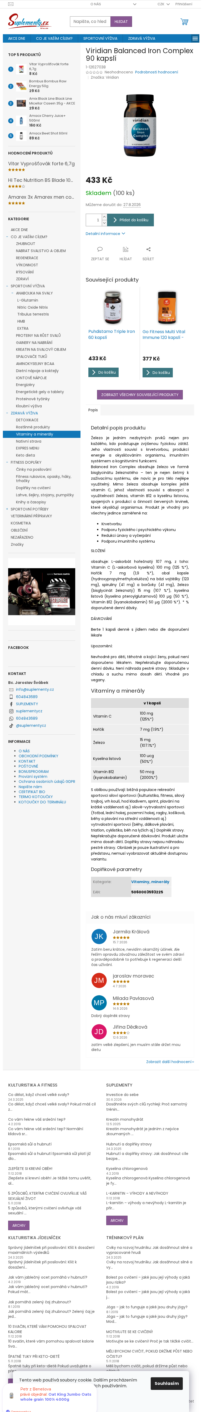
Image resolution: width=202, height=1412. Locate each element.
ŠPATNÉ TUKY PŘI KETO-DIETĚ (34, 1356)
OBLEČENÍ (19, 530)
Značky (17, 544)
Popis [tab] (93, 410)
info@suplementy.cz (35, 689)
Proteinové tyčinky (33, 399)
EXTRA (22, 328)
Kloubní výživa (29, 406)
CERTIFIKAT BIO (32, 791)
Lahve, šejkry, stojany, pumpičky (45, 495)
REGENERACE (27, 258)
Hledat (121, 21)
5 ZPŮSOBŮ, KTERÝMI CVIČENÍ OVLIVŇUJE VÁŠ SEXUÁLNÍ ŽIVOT (47, 1196)
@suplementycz (31, 725)
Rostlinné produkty (33, 427)
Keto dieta (25, 455)
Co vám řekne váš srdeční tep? (36, 1119)
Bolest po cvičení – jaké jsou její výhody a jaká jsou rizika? (148, 1280)
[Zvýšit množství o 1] (104, 217)
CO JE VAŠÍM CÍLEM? (29, 236)
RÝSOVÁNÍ (25, 272)
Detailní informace (103, 233)
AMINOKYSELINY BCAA (35, 363)
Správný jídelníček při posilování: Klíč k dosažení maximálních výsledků (51, 1250)
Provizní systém (33, 776)
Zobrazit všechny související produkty (140, 394)
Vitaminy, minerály (150, 881)
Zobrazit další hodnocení (168, 1061)
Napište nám (30, 786)
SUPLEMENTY (27, 704)
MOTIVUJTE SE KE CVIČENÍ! (129, 1331)
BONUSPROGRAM (34, 771)
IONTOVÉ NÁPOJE (31, 377)
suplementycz (29, 711)
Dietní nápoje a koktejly (37, 370)
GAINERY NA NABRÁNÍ (34, 342)
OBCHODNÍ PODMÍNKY (38, 756)
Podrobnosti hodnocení (156, 72)
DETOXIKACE (27, 420)
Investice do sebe (122, 1094)
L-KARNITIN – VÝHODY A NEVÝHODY (137, 1193)
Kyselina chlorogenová (127, 1168)
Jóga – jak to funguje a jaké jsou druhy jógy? (147, 1307)
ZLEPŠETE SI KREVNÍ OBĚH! (30, 1168)
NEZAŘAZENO (22, 537)
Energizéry (25, 384)
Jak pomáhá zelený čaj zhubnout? (39, 1302)
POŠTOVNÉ (28, 766)
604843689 (27, 696)
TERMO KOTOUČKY (36, 796)
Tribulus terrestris (33, 314)
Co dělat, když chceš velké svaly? (38, 1094)
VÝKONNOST (27, 265)
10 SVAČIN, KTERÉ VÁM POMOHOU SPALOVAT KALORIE (47, 1329)
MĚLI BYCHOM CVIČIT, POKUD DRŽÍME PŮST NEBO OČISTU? (149, 1354)
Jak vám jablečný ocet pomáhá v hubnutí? (47, 1277)
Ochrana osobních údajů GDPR (47, 781)
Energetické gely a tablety (40, 391)
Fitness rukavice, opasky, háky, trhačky (43, 479)
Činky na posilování (33, 469)
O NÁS (95, 4)
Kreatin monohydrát (124, 1119)
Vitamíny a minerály (34, 434)
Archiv (18, 1225)
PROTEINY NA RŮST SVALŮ (38, 335)
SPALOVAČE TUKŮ (31, 356)
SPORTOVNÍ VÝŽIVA (28, 286)
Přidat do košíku (134, 220)
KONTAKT (27, 761)
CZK (161, 4)
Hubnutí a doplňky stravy (129, 1144)
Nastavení (35, 1399)
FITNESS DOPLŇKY (26, 462)
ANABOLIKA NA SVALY (34, 293)
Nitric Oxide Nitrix (32, 307)
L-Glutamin (27, 300)
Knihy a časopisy (31, 502)
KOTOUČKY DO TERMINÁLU (42, 802)
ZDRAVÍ (22, 279)
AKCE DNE (19, 229)
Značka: (105, 77)
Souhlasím (167, 1383)
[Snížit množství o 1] (104, 223)
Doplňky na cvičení (33, 487)
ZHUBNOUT (25, 243)
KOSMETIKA (21, 523)
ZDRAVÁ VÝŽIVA (24, 413)
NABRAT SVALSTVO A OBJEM (41, 250)
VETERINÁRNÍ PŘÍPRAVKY (31, 516)
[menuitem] (17, 38)
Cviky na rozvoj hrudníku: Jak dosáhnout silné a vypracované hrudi (149, 1250)
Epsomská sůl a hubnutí (30, 1144)
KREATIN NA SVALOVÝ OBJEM (41, 349)
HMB (21, 321)
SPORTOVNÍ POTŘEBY (30, 509)
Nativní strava (28, 441)
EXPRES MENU (27, 448)
